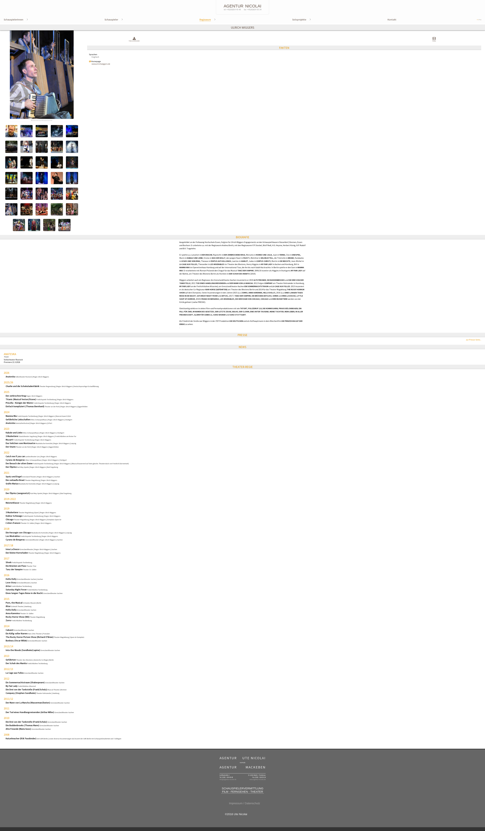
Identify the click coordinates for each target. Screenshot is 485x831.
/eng (479, 19)
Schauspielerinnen (13, 19)
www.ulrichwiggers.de (101, 64)
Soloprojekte (299, 19)
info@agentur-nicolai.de (228, 779)
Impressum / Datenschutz (244, 803)
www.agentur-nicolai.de (257, 779)
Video (434, 41)
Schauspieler (111, 19)
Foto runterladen (134, 41)
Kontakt (391, 19)
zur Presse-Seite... (473, 339)
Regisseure (205, 19)
